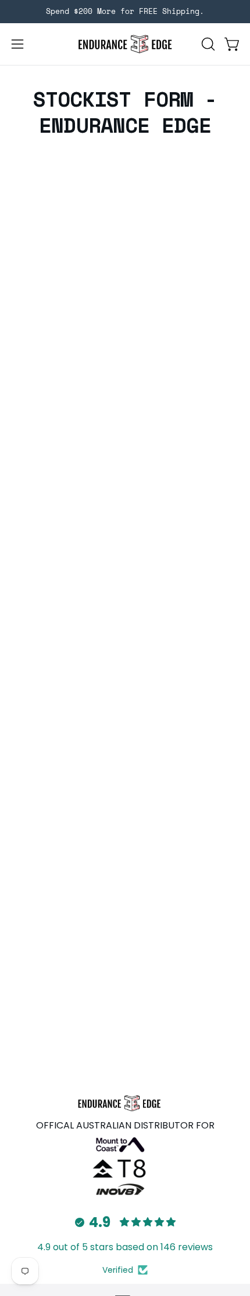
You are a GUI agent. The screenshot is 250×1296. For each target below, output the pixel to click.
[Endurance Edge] (125, 44)
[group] (125, 11)
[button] (207, 44)
